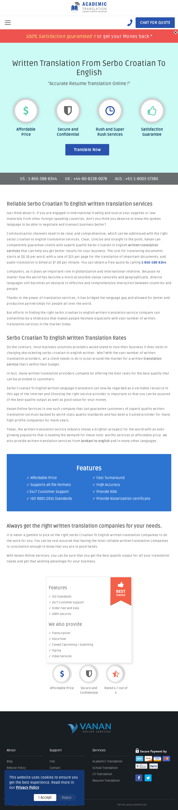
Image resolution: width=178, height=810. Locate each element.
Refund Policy (16, 768)
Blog (10, 761)
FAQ (52, 761)
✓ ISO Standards (60, 596)
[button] (7, 23)
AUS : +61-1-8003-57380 (136, 178)
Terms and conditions (132, 805)
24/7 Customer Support (49, 491)
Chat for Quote (155, 22)
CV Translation (102, 774)
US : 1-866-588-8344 (39, 178)
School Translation (105, 768)
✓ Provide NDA (104, 491)
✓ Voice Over (57, 639)
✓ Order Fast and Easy (64, 608)
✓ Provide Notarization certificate (121, 498)
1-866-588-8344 (153, 262)
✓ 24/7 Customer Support (66, 602)
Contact (55, 768)
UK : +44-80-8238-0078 (86, 178)
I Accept (45, 797)
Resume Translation (106, 780)
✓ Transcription (59, 633)
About (11, 750)
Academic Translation (107, 761)
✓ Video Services (60, 656)
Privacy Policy (27, 787)
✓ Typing (55, 650)
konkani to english (95, 441)
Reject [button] (66, 798)
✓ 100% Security (60, 614)
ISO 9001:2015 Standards (51, 498)
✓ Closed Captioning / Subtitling (71, 645)
